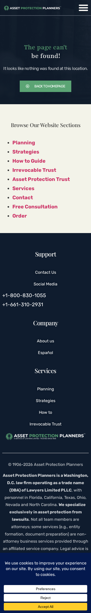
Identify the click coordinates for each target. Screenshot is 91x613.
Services (23, 188)
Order (19, 216)
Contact (22, 197)
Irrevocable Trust (34, 170)
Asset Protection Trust (41, 179)
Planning (23, 143)
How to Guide (29, 161)
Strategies (25, 152)
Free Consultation (35, 207)
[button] (83, 7)
